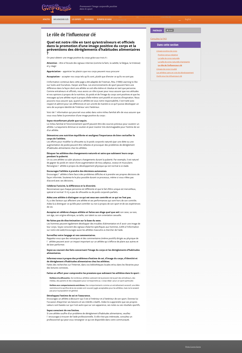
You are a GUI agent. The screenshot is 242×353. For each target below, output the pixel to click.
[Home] (57, 8)
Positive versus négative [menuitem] (168, 55)
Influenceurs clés (60, 19)
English (188, 19)
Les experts (76, 19)
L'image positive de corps (149, 17)
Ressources (89, 19)
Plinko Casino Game (193, 347)
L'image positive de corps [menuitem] (166, 51)
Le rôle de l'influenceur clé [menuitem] (170, 65)
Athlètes (46, 19)
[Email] (170, 30)
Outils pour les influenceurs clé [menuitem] (169, 76)
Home (115, 17)
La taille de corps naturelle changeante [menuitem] (174, 62)
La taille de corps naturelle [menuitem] (169, 58)
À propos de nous (104, 19)
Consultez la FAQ (158, 38)
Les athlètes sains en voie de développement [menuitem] (175, 72)
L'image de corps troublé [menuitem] (166, 69)
